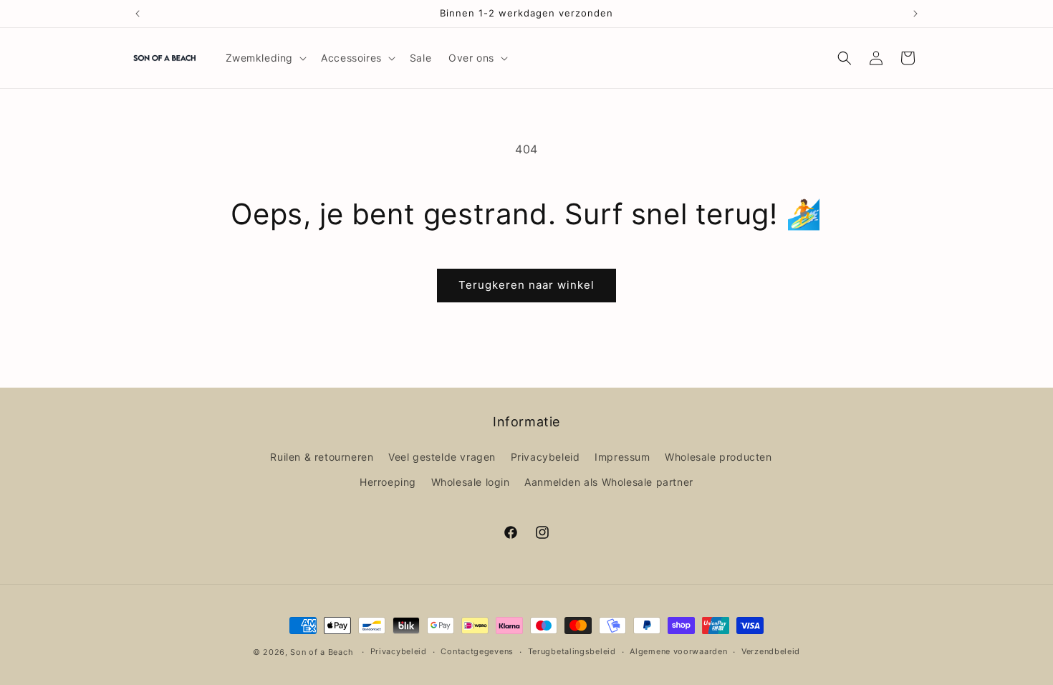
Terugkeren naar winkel (526, 285)
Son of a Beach (321, 652)
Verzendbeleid (770, 651)
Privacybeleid (545, 457)
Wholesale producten (718, 457)
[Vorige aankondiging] (137, 13)
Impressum (622, 457)
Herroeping (388, 482)
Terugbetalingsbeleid (572, 651)
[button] (265, 58)
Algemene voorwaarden (678, 651)
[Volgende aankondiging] (915, 13)
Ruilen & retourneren (321, 457)
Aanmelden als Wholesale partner (608, 482)
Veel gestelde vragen (442, 457)
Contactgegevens (477, 651)
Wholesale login (470, 482)
